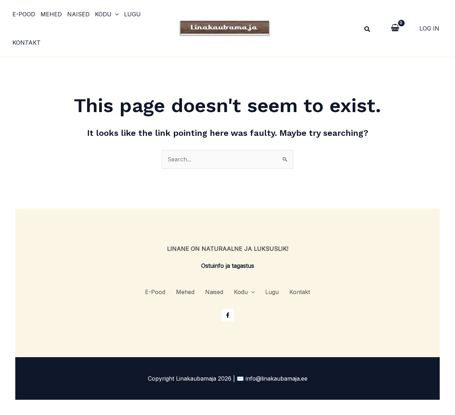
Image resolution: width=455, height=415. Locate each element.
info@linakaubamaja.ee (276, 378)
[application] (115, 14)
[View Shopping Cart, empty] (395, 28)
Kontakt (26, 42)
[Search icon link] (367, 30)
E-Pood (23, 14)
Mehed (51, 14)
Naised (78, 14)
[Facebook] (227, 315)
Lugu (132, 14)
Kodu (103, 14)
